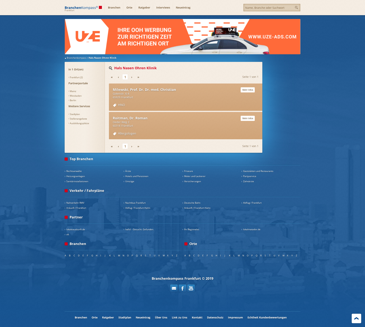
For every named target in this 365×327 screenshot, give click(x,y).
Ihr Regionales (191, 229)
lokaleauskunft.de (75, 229)
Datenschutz (215, 317)
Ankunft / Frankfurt (76, 208)
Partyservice (249, 176)
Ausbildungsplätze (79, 123)
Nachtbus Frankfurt (135, 202)
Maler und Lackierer (195, 176)
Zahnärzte (248, 181)
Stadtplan (75, 114)
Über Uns (161, 317)
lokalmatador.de (251, 229)
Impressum (235, 317)
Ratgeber (144, 7)
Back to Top (356, 318)
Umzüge (129, 181)
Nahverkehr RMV (75, 202)
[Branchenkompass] (182, 36)
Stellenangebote (78, 118)
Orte (129, 7)
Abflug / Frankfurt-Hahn (137, 208)
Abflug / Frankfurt (252, 202)
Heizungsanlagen (75, 176)
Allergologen (127, 133)
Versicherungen (192, 181)
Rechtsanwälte (74, 171)
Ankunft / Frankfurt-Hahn (197, 208)
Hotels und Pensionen (136, 176)
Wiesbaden (76, 95)
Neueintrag (183, 7)
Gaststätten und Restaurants (258, 171)
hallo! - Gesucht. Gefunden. (139, 229)
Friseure (188, 171)
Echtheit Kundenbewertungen (267, 317)
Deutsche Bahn (192, 202)
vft (67, 234)
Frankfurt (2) (76, 77)
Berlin (73, 100)
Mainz (73, 91)
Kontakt (197, 317)
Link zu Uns (179, 317)
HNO (121, 105)
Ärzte (128, 171)
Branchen (114, 7)
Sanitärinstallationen (77, 181)
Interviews (163, 7)
